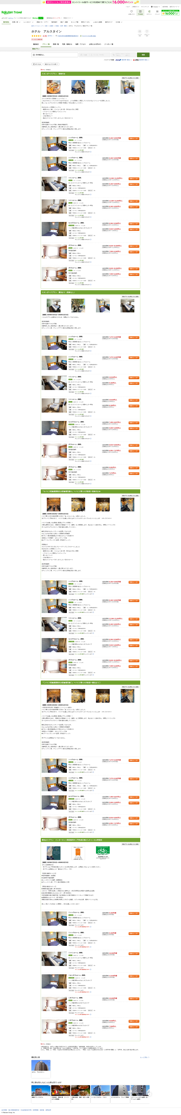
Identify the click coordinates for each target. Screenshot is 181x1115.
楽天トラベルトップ (37, 26)
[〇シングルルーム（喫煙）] (54, 939)
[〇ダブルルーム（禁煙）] (54, 1004)
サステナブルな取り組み (89, 36)
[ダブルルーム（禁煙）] (54, 251)
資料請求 (48, 1110)
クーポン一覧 (108, 44)
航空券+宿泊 (126, 60)
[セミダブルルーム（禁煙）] (54, 229)
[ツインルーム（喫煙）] (54, 206)
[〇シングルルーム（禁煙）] (54, 919)
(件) (50, 36)
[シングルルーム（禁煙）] (54, 144)
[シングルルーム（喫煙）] (54, 164)
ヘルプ (128, 6)
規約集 (42, 1110)
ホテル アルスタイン (46, 31)
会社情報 (4, 1110)
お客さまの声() (95, 44)
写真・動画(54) (67, 44)
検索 (143, 55)
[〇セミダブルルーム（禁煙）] (54, 981)
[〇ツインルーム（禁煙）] (54, 959)
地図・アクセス (80, 44)
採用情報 (35, 1110)
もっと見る (143, 1057)
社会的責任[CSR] (26, 1110)
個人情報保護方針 (13, 1110)
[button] (49, 1061)
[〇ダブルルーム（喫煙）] (54, 1026)
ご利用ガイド (135, 6)
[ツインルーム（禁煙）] (54, 184)
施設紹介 (36, 44)
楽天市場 (165, 6)
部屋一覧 (56, 44)
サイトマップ (145, 6)
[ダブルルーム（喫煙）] (54, 274)
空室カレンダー (134, 138)
